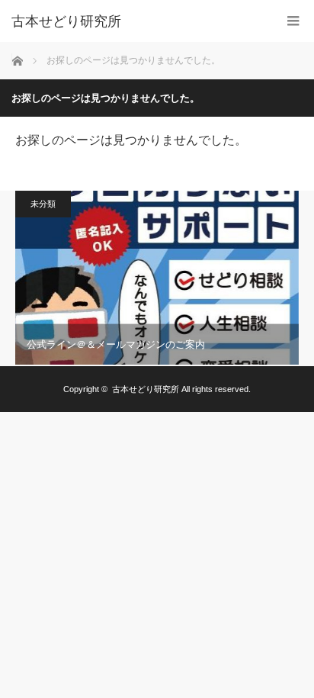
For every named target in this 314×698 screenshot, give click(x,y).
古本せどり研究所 (66, 21)
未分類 (43, 203)
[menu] (293, 21)
